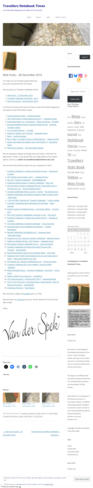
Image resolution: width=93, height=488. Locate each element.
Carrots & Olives (46, 244)
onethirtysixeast (33, 116)
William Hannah (73, 188)
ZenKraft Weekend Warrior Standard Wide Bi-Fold (27, 124)
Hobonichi (81, 130)
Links (48, 17)
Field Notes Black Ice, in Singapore (21, 122)
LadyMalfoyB (29, 285)
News (79, 135)
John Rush (52, 215)
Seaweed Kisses (50, 119)
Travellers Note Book (10, 416)
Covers (70, 122)
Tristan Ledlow (53, 200)
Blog (68, 117)
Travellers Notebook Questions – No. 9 (22, 98)
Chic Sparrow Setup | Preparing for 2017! (24, 279)
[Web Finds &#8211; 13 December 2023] (50, 397)
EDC (83, 123)
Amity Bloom (21, 250)
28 (75, 249)
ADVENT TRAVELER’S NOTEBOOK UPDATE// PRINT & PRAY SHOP (32, 194)
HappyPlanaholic (49, 279)
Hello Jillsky (12, 197)
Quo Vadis (76, 150)
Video (82, 172)
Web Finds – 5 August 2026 (77, 212)
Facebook (26, 294)
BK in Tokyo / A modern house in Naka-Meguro (26, 139)
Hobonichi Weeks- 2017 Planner (20, 133)
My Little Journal (51, 191)
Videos (38, 413)
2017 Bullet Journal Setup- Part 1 (20, 177)
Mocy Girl (49, 183)
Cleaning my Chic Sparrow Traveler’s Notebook (26, 238)
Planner (72, 146)
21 (75, 245)
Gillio (82, 126)
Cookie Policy (48, 484)
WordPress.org (72, 454)
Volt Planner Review (15, 148)
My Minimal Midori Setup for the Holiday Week (26, 253)
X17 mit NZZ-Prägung (15, 130)
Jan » (85, 252)
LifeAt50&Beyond (39, 180)
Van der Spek (73, 172)
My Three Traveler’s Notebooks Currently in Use (26, 215)
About (38, 17)
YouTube (82, 188)
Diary (77, 122)
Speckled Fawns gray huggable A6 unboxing (25, 226)
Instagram (21, 299)
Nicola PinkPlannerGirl (32, 189)
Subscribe (74, 99)
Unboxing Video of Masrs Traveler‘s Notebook (25, 183)
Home (29, 17)
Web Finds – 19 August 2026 (77, 206)
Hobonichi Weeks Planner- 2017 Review (23, 241)
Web (43, 413)
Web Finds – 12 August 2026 (77, 209)
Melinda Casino (53, 238)
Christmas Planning (15, 288)
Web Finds (28, 416)
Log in (69, 446)
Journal (72, 134)
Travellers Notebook (28, 413)
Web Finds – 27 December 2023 (28, 404)
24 (85, 245)
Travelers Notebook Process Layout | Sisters (25, 191)
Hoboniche (71, 130)
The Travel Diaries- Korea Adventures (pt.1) (24, 119)
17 (85, 241)
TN (69, 154)
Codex (83, 117)
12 (69, 241)
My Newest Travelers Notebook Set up (22, 244)
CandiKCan (37, 276)
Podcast (69, 150)
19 (69, 245)
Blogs (56, 413)
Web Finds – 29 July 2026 (76, 215)
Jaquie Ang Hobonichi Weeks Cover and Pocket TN (27, 142)
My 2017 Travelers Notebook (18, 180)
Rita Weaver (30, 288)
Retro (9, 136)
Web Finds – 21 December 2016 (20, 95)
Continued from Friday (16, 116)
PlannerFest (82, 146)
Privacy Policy (60, 17)
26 (69, 249)
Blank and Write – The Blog (48, 122)
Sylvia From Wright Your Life (24, 259)
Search (69, 53)
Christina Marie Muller (34, 148)
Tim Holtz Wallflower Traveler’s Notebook (23, 224)
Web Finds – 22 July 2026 (76, 218)
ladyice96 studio (14, 235)
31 (85, 249)
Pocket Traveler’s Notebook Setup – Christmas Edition (28, 209)
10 (85, 237)
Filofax (76, 127)
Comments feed (73, 451)
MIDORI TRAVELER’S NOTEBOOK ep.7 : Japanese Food (28, 232)
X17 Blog (29, 130)
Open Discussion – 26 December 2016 (22, 101)
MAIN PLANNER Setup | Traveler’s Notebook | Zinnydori (30, 270)
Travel (74, 155)
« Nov (72, 252)
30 (81, 249)
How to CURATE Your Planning (19, 276)
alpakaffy (11, 267)
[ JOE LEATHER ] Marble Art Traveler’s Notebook (26, 200)
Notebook (75, 140)
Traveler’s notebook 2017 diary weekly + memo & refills (29, 264)
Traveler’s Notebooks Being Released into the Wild (27, 203)
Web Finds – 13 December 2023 (48, 404)
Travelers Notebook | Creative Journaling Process (27, 171)
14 (75, 241)
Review (84, 150)
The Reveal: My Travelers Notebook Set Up (24, 261)
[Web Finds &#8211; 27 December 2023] (30, 397)
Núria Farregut (48, 224)
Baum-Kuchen (53, 139)
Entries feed (71, 448)
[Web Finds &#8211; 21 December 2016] (11, 397)
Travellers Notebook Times (24, 6)
